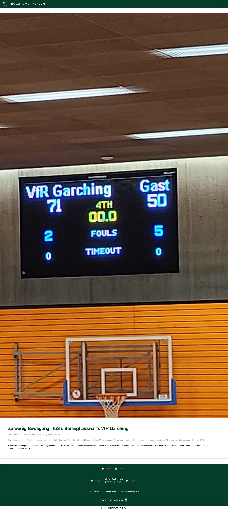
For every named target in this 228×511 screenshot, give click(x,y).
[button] (222, 4)
